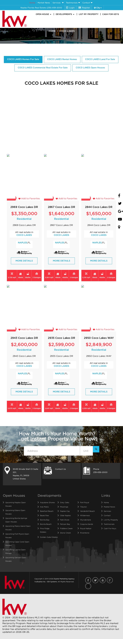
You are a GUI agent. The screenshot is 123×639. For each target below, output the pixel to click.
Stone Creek (65, 533)
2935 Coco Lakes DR (61, 338)
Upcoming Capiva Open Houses (15, 551)
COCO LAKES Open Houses (90, 68)
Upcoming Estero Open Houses (15, 512)
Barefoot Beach (46, 511)
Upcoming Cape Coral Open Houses (17, 543)
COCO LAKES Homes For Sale (23, 59)
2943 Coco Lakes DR (24, 338)
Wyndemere (85, 520)
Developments (64, 14)
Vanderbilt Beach (87, 511)
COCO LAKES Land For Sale (100, 59)
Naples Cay (65, 511)
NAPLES (22, 243)
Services (57, 3)
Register (86, 8)
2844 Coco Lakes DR (98, 207)
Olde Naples (65, 515)
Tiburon (83, 507)
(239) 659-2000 (54, 8)
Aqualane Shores (47, 502)
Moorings (64, 507)
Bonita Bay (44, 520)
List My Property (88, 14)
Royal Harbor (85, 528)
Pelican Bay (65, 524)
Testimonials (72, 3)
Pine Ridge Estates (44, 530)
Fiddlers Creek (66, 528)
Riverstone (84, 533)
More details (24, 261)
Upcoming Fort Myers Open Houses (17, 535)
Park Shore (64, 520)
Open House (43, 14)
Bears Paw (44, 515)
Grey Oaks (64, 502)
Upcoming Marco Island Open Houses (18, 528)
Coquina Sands (86, 524)
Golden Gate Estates (49, 537)
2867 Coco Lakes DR (61, 207)
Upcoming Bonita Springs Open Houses (16, 520)
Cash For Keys (110, 14)
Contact (86, 3)
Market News (44, 3)
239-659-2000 (100, 472)
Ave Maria (44, 507)
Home (32, 3)
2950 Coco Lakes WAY (99, 338)
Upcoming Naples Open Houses (15, 504)
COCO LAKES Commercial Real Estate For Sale (43, 68)
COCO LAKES (24, 235)
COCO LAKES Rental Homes (62, 59)
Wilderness (85, 515)
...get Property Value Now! (57, 436)
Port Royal (84, 502)
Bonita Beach (46, 524)
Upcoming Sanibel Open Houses (15, 559)
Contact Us (60, 469)
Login (71, 8)
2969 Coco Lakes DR (24, 207)
